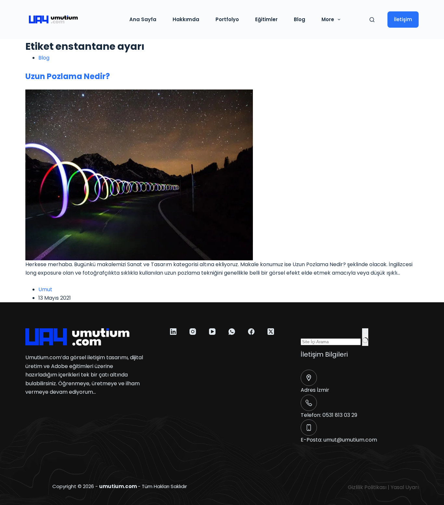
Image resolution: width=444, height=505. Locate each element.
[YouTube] (212, 331)
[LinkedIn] (173, 331)
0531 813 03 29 (339, 415)
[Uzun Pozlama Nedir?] (139, 174)
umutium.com (118, 486)
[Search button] (365, 337)
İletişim (403, 19)
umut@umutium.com (350, 440)
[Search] (372, 19)
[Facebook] (251, 331)
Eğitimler (266, 19)
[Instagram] (192, 331)
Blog (299, 19)
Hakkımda (186, 19)
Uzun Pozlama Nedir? (67, 76)
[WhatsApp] (232, 331)
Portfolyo (227, 19)
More (327, 19)
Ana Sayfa (142, 19)
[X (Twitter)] (271, 331)
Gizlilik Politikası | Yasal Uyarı (383, 487)
